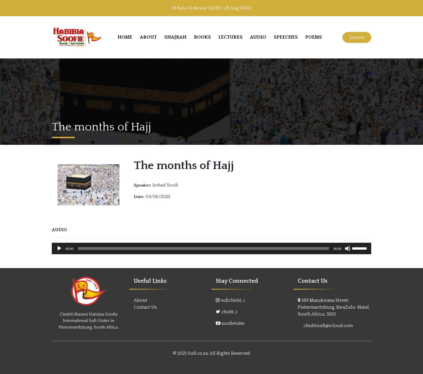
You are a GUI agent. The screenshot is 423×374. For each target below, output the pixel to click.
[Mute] (347, 248)
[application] (211, 248)
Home (125, 37)
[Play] (59, 248)
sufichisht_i (233, 300)
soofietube (233, 323)
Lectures (230, 37)
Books (202, 37)
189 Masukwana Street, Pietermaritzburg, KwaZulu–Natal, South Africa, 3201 (334, 307)
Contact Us (145, 307)
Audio (258, 37)
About (148, 37)
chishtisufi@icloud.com (328, 325)
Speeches (286, 37)
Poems (313, 37)
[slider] (360, 248)
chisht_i (229, 311)
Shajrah (175, 37)
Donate (357, 37)
